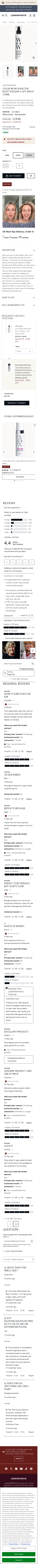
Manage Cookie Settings (19, 1548)
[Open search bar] (6, 15)
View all (32, 127)
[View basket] (34, 15)
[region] (18, 1525)
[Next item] (33, 452)
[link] (30, 15)
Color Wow (21, 22)
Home (4, 22)
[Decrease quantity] (5, 165)
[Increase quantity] (19, 165)
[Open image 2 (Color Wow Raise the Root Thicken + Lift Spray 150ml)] (33, 71)
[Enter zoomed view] (34, 58)
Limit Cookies (18, 1554)
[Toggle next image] (35, 43)
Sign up (19, 1459)
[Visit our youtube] (21, 1468)
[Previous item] (3, 452)
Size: (4, 150)
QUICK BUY (20, 477)
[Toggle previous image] (1, 43)
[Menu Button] (2, 15)
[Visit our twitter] (11, 1468)
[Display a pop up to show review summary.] (20, 470)
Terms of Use (25, 1544)
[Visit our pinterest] (31, 1468)
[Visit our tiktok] (26, 1468)
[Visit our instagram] (16, 1468)
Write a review (7, 114)
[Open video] (21, 71)
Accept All (18, 1560)
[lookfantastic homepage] (19, 15)
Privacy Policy (13, 1544)
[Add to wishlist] (31, 175)
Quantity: (6, 161)
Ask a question (20, 114)
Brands (11, 22)
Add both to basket (17, 403)
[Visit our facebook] (6, 1468)
